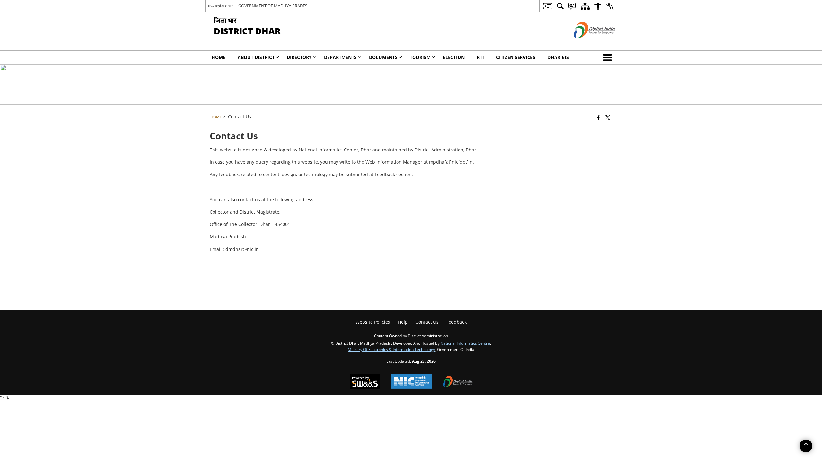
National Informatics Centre (465, 343)
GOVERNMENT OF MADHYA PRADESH (274, 6)
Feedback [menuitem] (456, 322)
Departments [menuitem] (340, 57)
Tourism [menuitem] (420, 57)
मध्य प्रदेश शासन (220, 6)
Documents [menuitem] (383, 57)
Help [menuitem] (403, 322)
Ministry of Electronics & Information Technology (391, 349)
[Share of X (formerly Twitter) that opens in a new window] (608, 117)
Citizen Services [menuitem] (515, 57)
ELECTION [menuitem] (454, 57)
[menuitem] (547, 6)
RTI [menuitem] (480, 57)
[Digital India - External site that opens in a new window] (586, 43)
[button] (608, 57)
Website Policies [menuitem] (372, 322)
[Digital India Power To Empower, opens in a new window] (457, 382)
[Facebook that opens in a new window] (598, 117)
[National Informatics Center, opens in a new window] (411, 382)
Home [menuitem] (218, 57)
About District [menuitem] (256, 57)
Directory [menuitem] (299, 57)
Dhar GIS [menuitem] (558, 57)
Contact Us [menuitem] (427, 322)
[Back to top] (806, 446)
